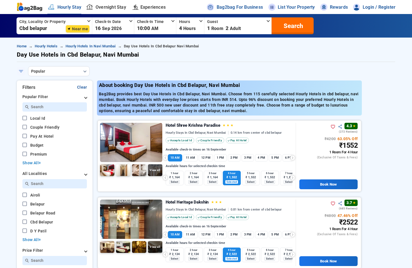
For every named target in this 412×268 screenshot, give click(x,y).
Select (174, 182)
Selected (231, 182)
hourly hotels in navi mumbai (91, 46)
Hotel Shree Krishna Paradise (199, 125)
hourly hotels (46, 46)
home (22, 46)
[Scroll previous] (165, 157)
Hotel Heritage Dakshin (194, 202)
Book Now (328, 184)
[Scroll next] (292, 157)
